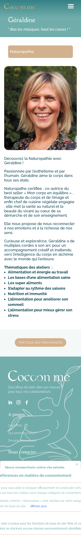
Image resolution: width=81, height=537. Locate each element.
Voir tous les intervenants (40, 342)
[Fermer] (76, 464)
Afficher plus (38, 506)
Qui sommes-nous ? (22, 433)
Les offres (15, 425)
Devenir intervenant (22, 440)
